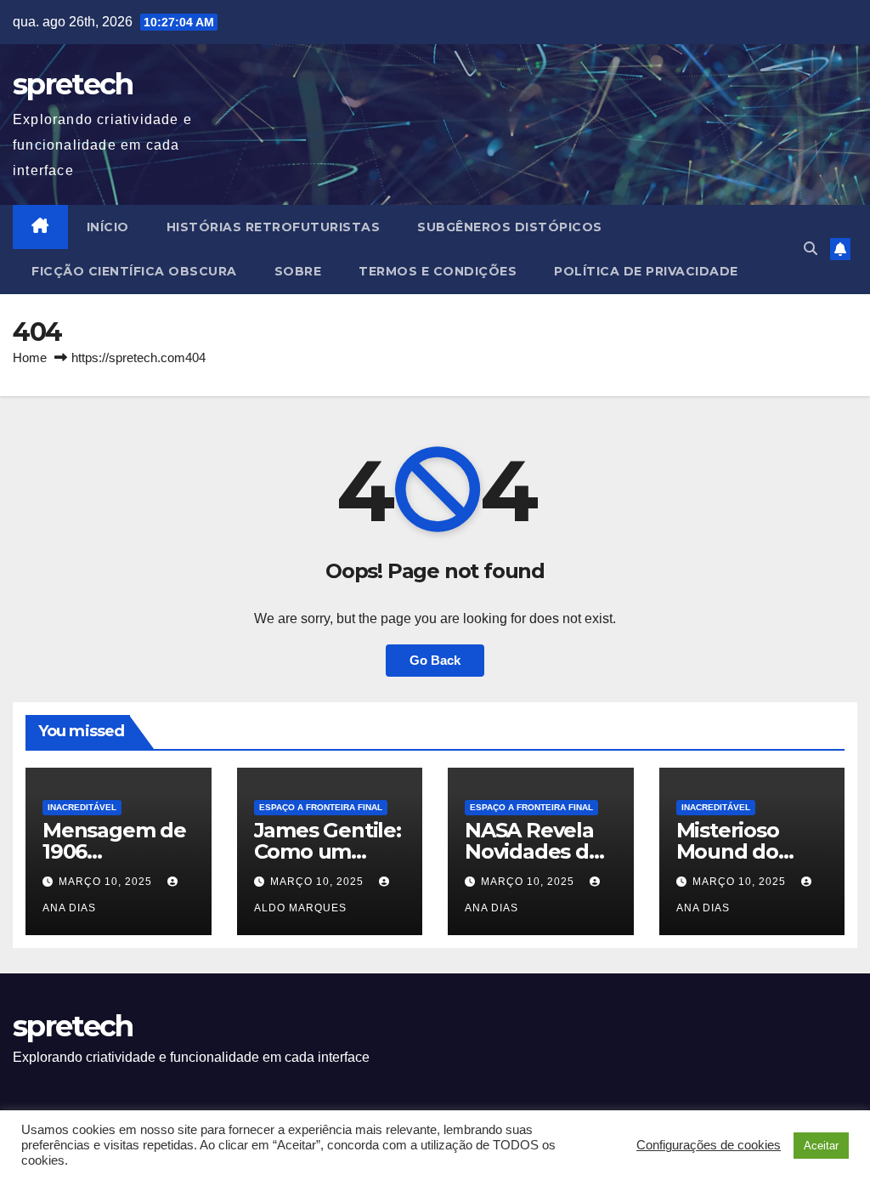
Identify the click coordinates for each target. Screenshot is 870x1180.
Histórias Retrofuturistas (274, 227)
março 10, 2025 (107, 882)
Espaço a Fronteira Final (320, 807)
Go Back (435, 660)
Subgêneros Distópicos (509, 227)
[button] (810, 248)
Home (30, 357)
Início (108, 227)
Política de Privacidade (646, 271)
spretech (73, 84)
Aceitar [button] (821, 1145)
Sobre (298, 271)
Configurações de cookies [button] (708, 1145)
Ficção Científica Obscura (134, 271)
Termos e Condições (438, 271)
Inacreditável (82, 807)
